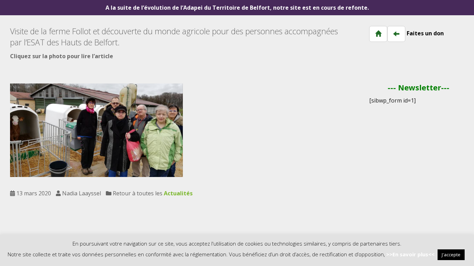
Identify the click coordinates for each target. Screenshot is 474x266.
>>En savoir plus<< (410, 254)
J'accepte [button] (451, 254)
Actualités (178, 193)
